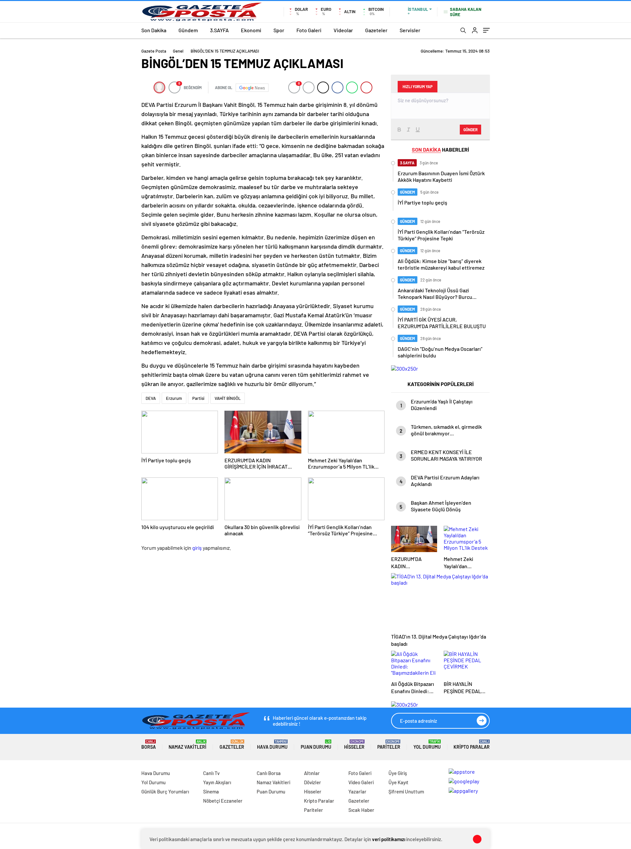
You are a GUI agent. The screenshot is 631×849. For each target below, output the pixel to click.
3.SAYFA (219, 30)
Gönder (470, 129)
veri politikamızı (388, 839)
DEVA (151, 398)
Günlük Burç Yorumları (165, 791)
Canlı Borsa (269, 773)
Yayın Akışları (217, 782)
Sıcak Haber (361, 810)
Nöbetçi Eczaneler (223, 801)
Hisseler (354, 745)
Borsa (148, 745)
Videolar (343, 30)
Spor (278, 30)
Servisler (410, 30)
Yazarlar (357, 791)
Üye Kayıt (398, 782)
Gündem (188, 30)
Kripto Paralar (472, 745)
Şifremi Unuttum (406, 791)
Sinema (211, 791)
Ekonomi (251, 30)
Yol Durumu (427, 745)
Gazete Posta (153, 51)
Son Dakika (153, 30)
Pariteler (388, 745)
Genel (178, 51)
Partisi (198, 398)
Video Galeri (361, 782)
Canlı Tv (211, 773)
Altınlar (312, 773)
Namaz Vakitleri (187, 745)
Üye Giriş (397, 773)
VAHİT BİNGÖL (228, 398)
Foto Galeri (308, 30)
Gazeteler (376, 30)
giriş (197, 548)
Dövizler (312, 782)
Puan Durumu (316, 745)
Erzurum (174, 398)
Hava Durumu (272, 745)
